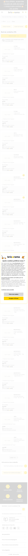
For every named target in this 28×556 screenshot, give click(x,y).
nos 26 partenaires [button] (17, 263)
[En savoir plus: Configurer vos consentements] (13, 294)
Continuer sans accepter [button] (7, 289)
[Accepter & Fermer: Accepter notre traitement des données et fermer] (13, 298)
